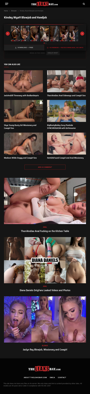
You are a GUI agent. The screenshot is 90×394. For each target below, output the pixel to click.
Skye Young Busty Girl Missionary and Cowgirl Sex (20, 127)
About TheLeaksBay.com (35, 377)
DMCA (52, 377)
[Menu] (6, 3)
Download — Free (25, 47)
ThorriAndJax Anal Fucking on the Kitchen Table (45, 231)
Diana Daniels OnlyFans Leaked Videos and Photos (45, 290)
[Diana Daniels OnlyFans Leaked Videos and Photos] (45, 260)
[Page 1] (44, 43)
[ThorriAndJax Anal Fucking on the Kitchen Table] (45, 201)
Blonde (45, 345)
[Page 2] (45, 43)
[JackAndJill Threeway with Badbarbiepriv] (23, 81)
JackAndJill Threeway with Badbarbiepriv (21, 95)
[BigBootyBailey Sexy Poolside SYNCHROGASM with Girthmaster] (66, 111)
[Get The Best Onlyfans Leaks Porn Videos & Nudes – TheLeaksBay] (45, 4)
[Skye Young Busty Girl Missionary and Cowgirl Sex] (23, 111)
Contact (62, 377)
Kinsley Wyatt (53, 53)
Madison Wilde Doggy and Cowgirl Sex (20, 157)
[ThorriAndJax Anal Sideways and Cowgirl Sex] (66, 81)
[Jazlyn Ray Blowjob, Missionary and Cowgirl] (45, 319)
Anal (45, 227)
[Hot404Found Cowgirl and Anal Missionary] (66, 144)
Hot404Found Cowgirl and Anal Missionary (65, 157)
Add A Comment (45, 167)
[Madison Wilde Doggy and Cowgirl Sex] (23, 144)
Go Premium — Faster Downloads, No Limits (66, 47)
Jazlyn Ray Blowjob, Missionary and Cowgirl (45, 349)
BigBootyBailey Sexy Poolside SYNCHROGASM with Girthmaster (61, 127)
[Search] (83, 3)
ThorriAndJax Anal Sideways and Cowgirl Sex (66, 95)
